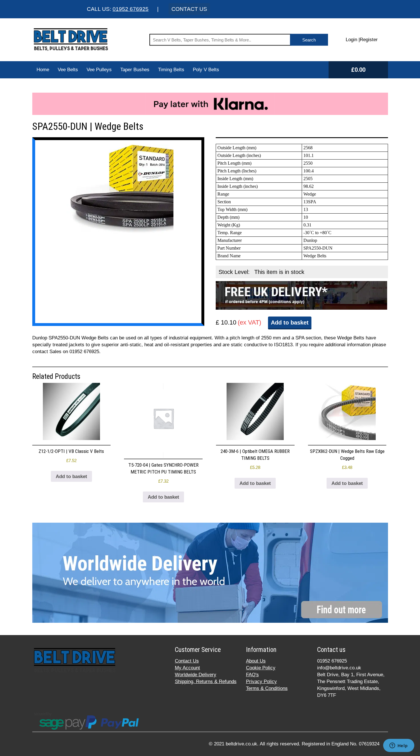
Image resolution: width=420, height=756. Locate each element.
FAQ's (252, 674)
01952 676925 (131, 9)
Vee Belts (68, 69)
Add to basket (290, 322)
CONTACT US (189, 9)
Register (369, 39)
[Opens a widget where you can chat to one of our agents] (398, 746)
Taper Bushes (134, 69)
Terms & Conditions (267, 688)
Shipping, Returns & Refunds (206, 681)
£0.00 (358, 69)
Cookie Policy (260, 668)
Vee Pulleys (99, 69)
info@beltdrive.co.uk (339, 668)
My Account (187, 668)
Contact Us (187, 661)
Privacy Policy (261, 681)
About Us (256, 661)
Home (43, 69)
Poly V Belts (206, 69)
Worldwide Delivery (195, 674)
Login (351, 39)
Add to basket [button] (71, 476)
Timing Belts (171, 69)
